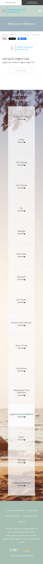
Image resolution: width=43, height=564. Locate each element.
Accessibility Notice (30, 516)
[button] (21, 70)
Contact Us (21, 522)
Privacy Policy (32, 510)
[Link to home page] (18, 11)
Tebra (31, 556)
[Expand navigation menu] (40, 11)
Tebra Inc (21, 510)
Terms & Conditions (12, 516)
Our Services (25, 34)
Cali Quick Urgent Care (9, 34)
